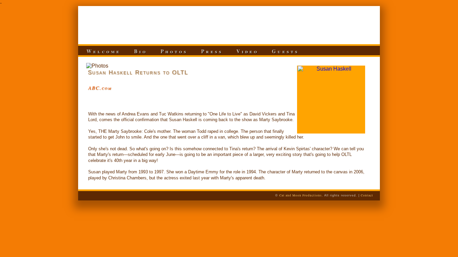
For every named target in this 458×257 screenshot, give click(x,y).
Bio (140, 51)
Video (247, 51)
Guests (285, 51)
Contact (367, 195)
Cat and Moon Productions (300, 195)
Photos (174, 51)
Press (212, 51)
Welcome (104, 51)
